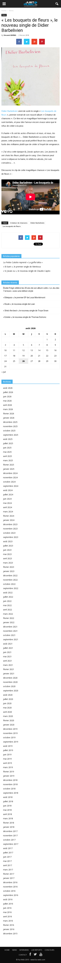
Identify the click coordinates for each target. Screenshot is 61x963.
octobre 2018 (9, 788)
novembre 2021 (10, 631)
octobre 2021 (9, 635)
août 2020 (7, 694)
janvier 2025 (8, 469)
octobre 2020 (9, 686)
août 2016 (7, 899)
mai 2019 (7, 758)
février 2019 (8, 771)
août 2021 (7, 643)
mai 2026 (7, 400)
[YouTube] (40, 954)
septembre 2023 (10, 537)
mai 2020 (7, 707)
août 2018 (7, 797)
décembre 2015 (10, 933)
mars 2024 (8, 511)
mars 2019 (8, 767)
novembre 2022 (10, 579)
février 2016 (8, 925)
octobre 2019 (9, 737)
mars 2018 (8, 818)
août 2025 (7, 439)
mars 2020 (8, 716)
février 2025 (8, 464)
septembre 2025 (10, 434)
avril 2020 (7, 712)
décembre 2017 (10, 831)
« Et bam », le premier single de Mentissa (22, 266)
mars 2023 (8, 562)
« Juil (4, 372)
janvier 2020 (8, 724)
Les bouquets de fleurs (12, 226)
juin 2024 (7, 498)
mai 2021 (7, 656)
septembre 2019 (10, 741)
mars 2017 (8, 869)
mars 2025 (8, 460)
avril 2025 (7, 456)
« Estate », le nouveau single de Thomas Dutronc (24, 317)
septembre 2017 (10, 844)
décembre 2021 (10, 626)
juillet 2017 (8, 852)
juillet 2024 (8, 494)
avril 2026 (7, 405)
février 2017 (8, 873)
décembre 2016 (10, 882)
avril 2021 (7, 660)
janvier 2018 (8, 827)
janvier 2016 (8, 929)
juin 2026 (7, 396)
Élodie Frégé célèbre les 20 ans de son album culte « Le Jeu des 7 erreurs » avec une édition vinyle (31, 289)
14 (39, 350)
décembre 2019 (10, 729)
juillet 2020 (8, 699)
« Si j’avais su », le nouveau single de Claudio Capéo (26, 271)
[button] (57, 4)
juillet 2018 (8, 801)
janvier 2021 (8, 673)
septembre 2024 (10, 486)
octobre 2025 (9, 430)
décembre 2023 (10, 524)
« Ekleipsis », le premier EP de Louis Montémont (24, 297)
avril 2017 (7, 865)
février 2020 (8, 720)
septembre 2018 (10, 793)
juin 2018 (7, 805)
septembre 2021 (10, 639)
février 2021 (8, 669)
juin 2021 (7, 652)
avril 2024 (7, 507)
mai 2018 (7, 810)
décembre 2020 (10, 677)
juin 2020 (7, 703)
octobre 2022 (9, 584)
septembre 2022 (10, 588)
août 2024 (7, 490)
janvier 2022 (8, 622)
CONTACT (23, 955)
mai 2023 (7, 554)
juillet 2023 (8, 545)
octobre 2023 (9, 533)
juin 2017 (7, 856)
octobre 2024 (9, 481)
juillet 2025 (8, 443)
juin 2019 (7, 754)
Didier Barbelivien (9, 111)
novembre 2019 (10, 733)
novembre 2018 (10, 784)
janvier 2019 (8, 775)
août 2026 (7, 388)
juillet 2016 (8, 903)
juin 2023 (7, 550)
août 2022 (7, 592)
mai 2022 (7, 605)
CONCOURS (49, 950)
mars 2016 (8, 920)
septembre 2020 (10, 690)
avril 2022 (7, 609)
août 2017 (7, 848)
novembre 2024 (10, 477)
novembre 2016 (10, 886)
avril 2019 (7, 763)
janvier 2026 (8, 417)
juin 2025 (7, 447)
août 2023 (7, 541)
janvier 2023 (8, 571)
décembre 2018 (10, 780)
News (4, 15)
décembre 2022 (10, 575)
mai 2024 (7, 503)
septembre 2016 (10, 895)
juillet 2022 (8, 596)
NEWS (14, 950)
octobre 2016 (9, 891)
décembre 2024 (10, 473)
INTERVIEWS (24, 950)
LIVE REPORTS (36, 950)
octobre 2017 (9, 839)
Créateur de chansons (18, 223)
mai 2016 (7, 912)
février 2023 (8, 567)
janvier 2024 (8, 520)
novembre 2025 (10, 426)
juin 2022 (7, 601)
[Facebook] (30, 954)
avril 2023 (7, 558)
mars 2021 (8, 665)
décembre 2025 (10, 422)
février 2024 (8, 515)
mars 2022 (8, 613)
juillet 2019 (8, 750)
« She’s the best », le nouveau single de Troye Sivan (25, 310)
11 (14, 350)
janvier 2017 (8, 878)
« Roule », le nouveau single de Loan (19, 304)
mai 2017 (7, 861)
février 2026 (8, 413)
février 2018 (8, 822)
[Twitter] (35, 954)
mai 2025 (7, 452)
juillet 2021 (8, 648)
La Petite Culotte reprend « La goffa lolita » (23, 262)
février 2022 (8, 618)
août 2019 (7, 746)
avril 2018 (7, 814)
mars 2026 (8, 409)
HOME (7, 950)
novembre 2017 (10, 835)
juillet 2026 (8, 392)
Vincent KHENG (10, 35)
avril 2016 (7, 916)
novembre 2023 (10, 528)
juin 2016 (7, 908)
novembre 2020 (10, 682)
